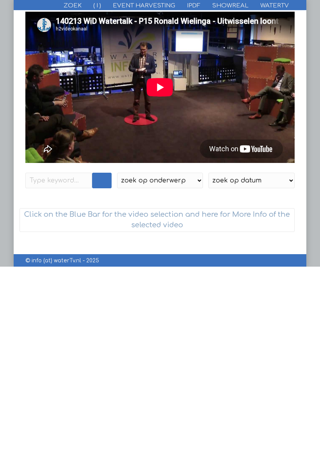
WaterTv (274, 5)
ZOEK (73, 5)
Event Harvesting (144, 5)
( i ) (97, 5)
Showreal (230, 5)
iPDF (194, 5)
